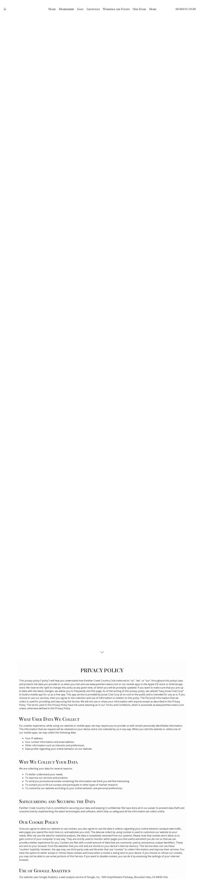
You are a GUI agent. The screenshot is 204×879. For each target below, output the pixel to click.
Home (51, 9)
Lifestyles (92, 9)
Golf (80, 9)
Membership (66, 9)
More (152, 9)
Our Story (139, 9)
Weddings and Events (115, 9)
